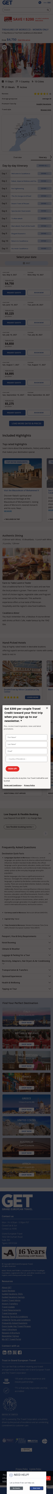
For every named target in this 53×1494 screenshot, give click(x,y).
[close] (47, 708)
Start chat (36, 1488)
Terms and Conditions (12, 785)
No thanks (16, 1488)
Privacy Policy (29, 785)
